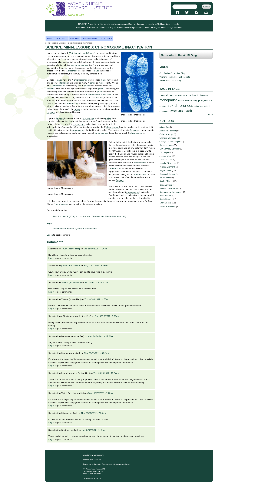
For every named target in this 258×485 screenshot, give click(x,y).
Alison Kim (164, 127)
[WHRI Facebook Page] (177, 12)
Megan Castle (165, 170)
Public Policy (106, 38)
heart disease (200, 95)
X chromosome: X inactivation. (89, 216)
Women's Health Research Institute (174, 77)
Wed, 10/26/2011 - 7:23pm (100, 393)
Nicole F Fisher (166, 181)
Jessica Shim (165, 156)
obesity (194, 100)
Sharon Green (165, 203)
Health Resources (89, 38)
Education (74, 38)
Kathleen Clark (165, 159)
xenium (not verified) (71, 282)
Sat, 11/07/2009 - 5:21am (96, 282)
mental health (184, 101)
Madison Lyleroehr (167, 174)
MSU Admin (164, 177)
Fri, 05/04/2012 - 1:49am (94, 430)
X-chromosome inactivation (99, 94)
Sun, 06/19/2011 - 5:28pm (107, 316)
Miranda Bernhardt (167, 167)
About (49, 38)
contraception (184, 95)
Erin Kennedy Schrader (169, 149)
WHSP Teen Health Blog (170, 80)
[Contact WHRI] (206, 12)
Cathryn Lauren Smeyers (170, 141)
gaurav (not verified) (70, 265)
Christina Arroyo (166, 134)
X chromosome (90, 228)
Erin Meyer (164, 152)
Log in (50, 235)
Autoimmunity (59, 228)
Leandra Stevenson (167, 163)
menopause (168, 100)
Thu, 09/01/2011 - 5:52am (96, 353)
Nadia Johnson (165, 185)
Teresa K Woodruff (167, 206)
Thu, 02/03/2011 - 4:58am (97, 299)
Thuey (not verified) (70, 248)
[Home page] (79, 15)
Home (47, 43)
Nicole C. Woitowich (168, 188)
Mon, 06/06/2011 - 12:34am (101, 336)
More (210, 114)
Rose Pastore (165, 196)
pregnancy (205, 100)
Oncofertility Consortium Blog (172, 73)
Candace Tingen (166, 145)
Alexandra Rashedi (167, 131)
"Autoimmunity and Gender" (82, 53)
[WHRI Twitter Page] (186, 12)
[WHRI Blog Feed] (196, 12)
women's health (181, 110)
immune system (74, 228)
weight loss (199, 106)
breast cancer (168, 95)
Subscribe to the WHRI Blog (179, 55)
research (163, 106)
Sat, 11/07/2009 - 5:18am (96, 265)
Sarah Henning (165, 199)
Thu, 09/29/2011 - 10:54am (106, 373)
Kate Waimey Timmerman (170, 192)
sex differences (180, 105)
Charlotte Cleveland (167, 138)
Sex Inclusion (61, 38)
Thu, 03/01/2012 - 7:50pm (93, 413)
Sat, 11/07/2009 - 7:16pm (95, 248)
